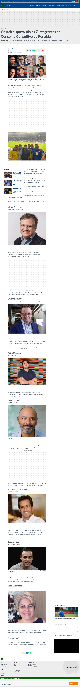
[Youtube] (76, 1)
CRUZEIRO (3, 28)
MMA (63, 5)
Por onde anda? (32, 1)
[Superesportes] (2, 5)
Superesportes (17, 669)
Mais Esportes (68, 5)
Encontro (2, 675)
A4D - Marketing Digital (32, 664)
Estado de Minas (4, 664)
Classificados (16, 672)
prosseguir (73, 683)
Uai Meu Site (30, 665)
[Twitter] (73, 1)
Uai (14, 664)
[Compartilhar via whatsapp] (34, 50)
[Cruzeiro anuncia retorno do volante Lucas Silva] (66, 612)
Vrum (15, 665)
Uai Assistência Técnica (32, 669)
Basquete (53, 5)
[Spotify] (78, 1)
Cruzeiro (6, 9)
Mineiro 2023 (7, 1)
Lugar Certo (16, 666)
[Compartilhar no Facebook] (31, 50)
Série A (16, 1)
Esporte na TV (37, 5)
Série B (19, 1)
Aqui (2, 665)
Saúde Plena (16, 671)
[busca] (78, 5)
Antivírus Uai (30, 667)
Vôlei (45, 5)
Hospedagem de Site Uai (32, 666)
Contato (37, 1)
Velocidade (58, 5)
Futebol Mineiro (25, 1)
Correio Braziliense (4, 666)
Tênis (49, 5)
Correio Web (16, 667)
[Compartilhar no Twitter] (33, 50)
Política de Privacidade (7, 684)
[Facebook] (71, 1)
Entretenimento (17, 670)
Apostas (42, 5)
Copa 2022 (12, 1)
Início (3, 9)
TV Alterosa (3, 670)
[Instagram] (74, 1)
